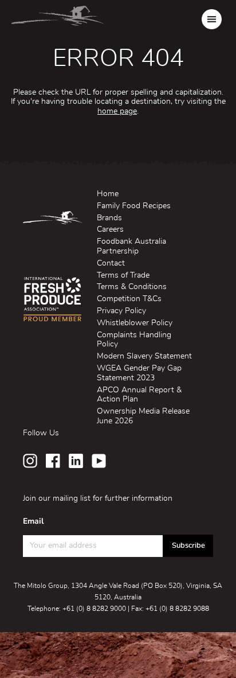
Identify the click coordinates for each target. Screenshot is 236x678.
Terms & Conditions (132, 287)
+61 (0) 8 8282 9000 (94, 608)
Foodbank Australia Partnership (131, 246)
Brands (109, 218)
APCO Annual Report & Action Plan (139, 395)
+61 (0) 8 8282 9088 (177, 608)
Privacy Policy (121, 311)
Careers (110, 229)
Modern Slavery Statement (144, 356)
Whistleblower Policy (134, 323)
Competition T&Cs (129, 299)
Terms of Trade (123, 275)
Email (33, 521)
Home (108, 194)
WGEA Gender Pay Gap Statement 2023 (139, 373)
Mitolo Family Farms (57, 19)
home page (117, 111)
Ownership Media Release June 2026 (143, 416)
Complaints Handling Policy (134, 340)
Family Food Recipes (134, 206)
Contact (111, 263)
